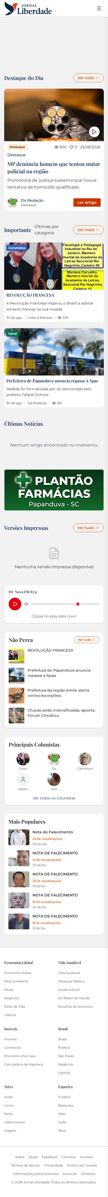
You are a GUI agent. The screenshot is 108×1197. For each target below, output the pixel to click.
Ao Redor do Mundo (74, 998)
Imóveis (10, 1039)
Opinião (64, 1073)
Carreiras (69, 1157)
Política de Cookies (82, 1165)
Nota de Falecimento (53, 832)
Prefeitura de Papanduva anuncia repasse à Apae (52, 380)
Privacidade (53, 1165)
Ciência (10, 1015)
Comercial (12, 1047)
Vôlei (62, 1114)
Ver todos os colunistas (54, 798)
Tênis (62, 1131)
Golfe (62, 1122)
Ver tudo (86, 77)
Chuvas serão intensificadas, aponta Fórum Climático (61, 713)
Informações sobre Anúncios (35, 1174)
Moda (8, 990)
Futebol (64, 1097)
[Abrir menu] (99, 8)
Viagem (10, 1131)
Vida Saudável (69, 973)
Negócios (11, 998)
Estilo (8, 1114)
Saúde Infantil (69, 990)
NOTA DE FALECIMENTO (55, 853)
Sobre (19, 1157)
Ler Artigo (87, 202)
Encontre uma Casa (19, 1056)
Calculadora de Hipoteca (23, 1064)
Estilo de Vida (14, 1006)
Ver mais (86, 229)
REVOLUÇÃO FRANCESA (30, 295)
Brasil (62, 1039)
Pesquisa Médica (71, 981)
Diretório (88, 1174)
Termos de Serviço (25, 1165)
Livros (9, 1105)
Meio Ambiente (16, 981)
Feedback (49, 1157)
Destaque (16, 155)
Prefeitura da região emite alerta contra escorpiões (58, 693)
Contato (86, 1157)
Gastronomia (14, 1122)
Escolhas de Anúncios (75, 1006)
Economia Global (17, 973)
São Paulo (66, 1056)
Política (64, 1047)
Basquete (65, 1105)
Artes (8, 1097)
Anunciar (70, 1174)
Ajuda (33, 1157)
